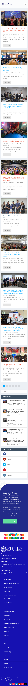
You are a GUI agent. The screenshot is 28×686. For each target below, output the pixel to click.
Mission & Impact (12, 219)
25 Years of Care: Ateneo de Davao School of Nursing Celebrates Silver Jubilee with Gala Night (14, 30)
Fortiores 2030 (8, 587)
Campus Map (7, 652)
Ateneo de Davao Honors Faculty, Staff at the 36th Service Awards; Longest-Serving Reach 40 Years (13, 178)
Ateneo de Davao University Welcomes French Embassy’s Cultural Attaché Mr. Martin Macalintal (13, 106)
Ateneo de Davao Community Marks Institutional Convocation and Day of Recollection (12, 69)
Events (10, 332)
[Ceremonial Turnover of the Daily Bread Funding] (14, 206)
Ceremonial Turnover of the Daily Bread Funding (13, 216)
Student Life (7, 599)
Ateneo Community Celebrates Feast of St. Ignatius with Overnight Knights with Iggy (14, 140)
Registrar (6, 631)
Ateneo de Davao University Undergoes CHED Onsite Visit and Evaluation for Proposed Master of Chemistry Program (13, 291)
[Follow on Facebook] (10, 684)
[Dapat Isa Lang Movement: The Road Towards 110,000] (14, 354)
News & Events (20, 34)
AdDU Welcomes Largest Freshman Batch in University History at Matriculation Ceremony (13, 254)
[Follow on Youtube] (19, 684)
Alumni (6, 659)
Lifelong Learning (8, 667)
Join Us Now (10, 521)
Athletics (6, 663)
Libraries (6, 635)
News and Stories (6, 35)
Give (5, 655)
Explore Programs (9, 612)
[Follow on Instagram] (13, 684)
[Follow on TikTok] (22, 684)
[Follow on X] (25, 684)
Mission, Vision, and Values (11, 583)
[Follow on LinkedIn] (16, 684)
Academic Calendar (9, 627)
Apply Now (7, 619)
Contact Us (7, 648)
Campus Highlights (13, 34)
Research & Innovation (10, 595)
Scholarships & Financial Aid (11, 623)
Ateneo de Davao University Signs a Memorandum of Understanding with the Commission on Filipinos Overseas (13, 328)
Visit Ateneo (7, 644)
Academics (7, 591)
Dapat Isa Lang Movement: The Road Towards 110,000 (12, 365)
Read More (7, 45)
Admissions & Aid (9, 615)
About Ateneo (7, 579)
